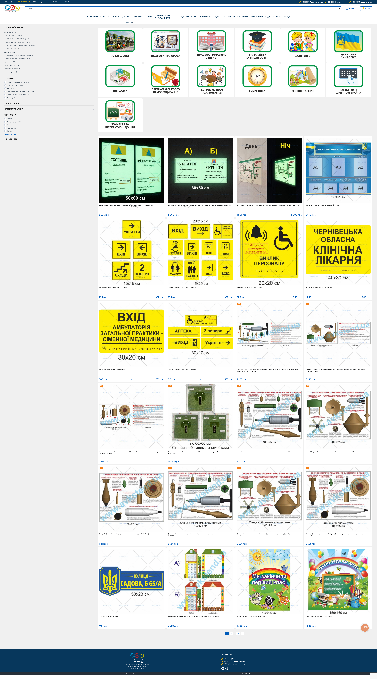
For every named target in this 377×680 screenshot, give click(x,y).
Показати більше (11, 134)
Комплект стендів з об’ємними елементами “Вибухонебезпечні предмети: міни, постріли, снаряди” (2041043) (130, 452)
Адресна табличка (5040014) (109, 616)
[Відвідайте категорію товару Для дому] (120, 80)
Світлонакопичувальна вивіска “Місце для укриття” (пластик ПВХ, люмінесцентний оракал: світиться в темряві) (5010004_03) (199, 206)
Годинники (8, 62)
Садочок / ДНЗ (12, 86)
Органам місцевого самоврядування (18, 55)
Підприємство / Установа (16, 95)
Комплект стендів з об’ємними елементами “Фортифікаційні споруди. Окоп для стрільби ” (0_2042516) (199, 452)
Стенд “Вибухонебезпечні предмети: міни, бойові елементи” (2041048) (330, 452)
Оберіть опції (200, 171)
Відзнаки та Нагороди (12, 35)
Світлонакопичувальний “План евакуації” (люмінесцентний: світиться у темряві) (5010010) (268, 205)
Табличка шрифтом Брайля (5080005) (112, 369)
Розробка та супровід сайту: (239, 674)
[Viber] (226, 668)
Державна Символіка (12, 49)
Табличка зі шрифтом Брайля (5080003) (251, 287)
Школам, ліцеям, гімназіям (14, 39)
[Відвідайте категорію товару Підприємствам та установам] (211, 80)
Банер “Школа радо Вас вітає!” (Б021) (319, 616)
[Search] (339, 9)
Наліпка (10, 128)
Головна (129, 22)
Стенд (9, 119)
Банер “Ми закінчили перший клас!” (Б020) (252, 616)
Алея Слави (8, 32)
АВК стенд (137, 661)
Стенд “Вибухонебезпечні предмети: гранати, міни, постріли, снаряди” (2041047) (265, 452)
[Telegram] (222, 668)
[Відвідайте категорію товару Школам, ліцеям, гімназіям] (211, 45)
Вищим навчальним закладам (15, 42)
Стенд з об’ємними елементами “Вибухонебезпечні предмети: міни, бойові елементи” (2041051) (266, 535)
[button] (350, 9)
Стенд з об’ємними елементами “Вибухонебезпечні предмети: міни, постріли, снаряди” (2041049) (336, 535)
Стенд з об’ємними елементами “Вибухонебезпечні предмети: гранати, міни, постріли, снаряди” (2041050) (198, 535)
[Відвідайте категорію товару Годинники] (257, 80)
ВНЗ (8, 89)
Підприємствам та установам (15, 59)
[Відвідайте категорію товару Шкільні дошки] (120, 115)
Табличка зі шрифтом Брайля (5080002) (182, 287)
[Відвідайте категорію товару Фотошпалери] (303, 80)
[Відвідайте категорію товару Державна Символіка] (348, 45)
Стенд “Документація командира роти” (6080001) (323, 205)
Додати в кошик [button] (131, 171)
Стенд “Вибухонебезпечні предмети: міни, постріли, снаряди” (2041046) (124, 534)
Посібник (10, 125)
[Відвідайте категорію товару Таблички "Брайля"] (348, 80)
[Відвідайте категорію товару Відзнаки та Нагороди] (165, 45)
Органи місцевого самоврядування (20, 92)
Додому (10, 98)
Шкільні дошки (9, 72)
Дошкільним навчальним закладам (17, 45)
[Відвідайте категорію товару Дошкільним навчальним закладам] (303, 45)
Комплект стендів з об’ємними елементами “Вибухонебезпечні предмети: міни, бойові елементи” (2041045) (335, 370)
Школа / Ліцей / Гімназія (16, 82)
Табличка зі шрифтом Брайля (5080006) (320, 287)
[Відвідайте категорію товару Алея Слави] (120, 45)
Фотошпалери (9, 65)
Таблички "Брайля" (11, 69)
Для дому (7, 52)
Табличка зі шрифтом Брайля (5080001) (113, 287)
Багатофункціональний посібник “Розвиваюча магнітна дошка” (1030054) (193, 616)
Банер (9, 131)
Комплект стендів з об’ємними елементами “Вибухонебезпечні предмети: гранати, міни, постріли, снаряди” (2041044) (267, 370)
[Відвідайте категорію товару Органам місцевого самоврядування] (165, 80)
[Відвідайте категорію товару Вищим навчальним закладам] (257, 45)
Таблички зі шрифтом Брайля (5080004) (182, 369)
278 (238, 633)
